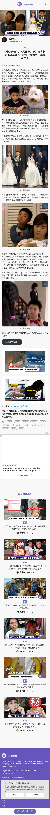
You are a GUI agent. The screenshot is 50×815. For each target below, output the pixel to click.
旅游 (3, 800)
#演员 (34, 425)
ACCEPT (35, 795)
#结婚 (14, 428)
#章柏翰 (5, 428)
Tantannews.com (8, 761)
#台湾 (17, 421)
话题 (25, 48)
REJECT (14, 795)
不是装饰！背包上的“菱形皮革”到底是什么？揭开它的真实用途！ (25, 606)
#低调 (10, 421)
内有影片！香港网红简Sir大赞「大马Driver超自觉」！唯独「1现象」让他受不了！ (25, 646)
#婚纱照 (34, 421)
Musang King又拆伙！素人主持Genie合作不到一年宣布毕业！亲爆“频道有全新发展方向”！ (25, 567)
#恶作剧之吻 (7, 425)
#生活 (41, 425)
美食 (3, 803)
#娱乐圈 (25, 421)
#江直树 (17, 425)
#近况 (21, 428)
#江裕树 (26, 425)
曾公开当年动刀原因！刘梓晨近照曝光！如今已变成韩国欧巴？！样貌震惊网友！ (25, 725)
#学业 (42, 421)
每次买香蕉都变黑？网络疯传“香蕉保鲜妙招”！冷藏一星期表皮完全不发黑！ (25, 685)
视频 (3, 806)
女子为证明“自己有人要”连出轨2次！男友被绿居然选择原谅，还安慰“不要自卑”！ (25, 527)
